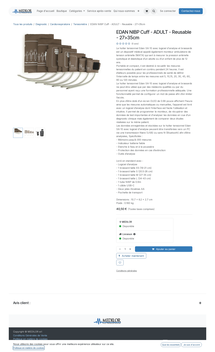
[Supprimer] (119, 249)
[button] (153, 11)
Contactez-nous (190, 11)
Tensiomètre (80, 24)
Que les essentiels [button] (171, 344)
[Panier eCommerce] (146, 11)
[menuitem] (45, 11)
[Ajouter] (131, 249)
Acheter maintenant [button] (132, 255)
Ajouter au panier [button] (165, 249)
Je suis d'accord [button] (191, 344)
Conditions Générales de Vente (30, 335)
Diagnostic (41, 24)
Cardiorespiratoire (60, 24)
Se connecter (168, 11)
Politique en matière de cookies (30, 338)
